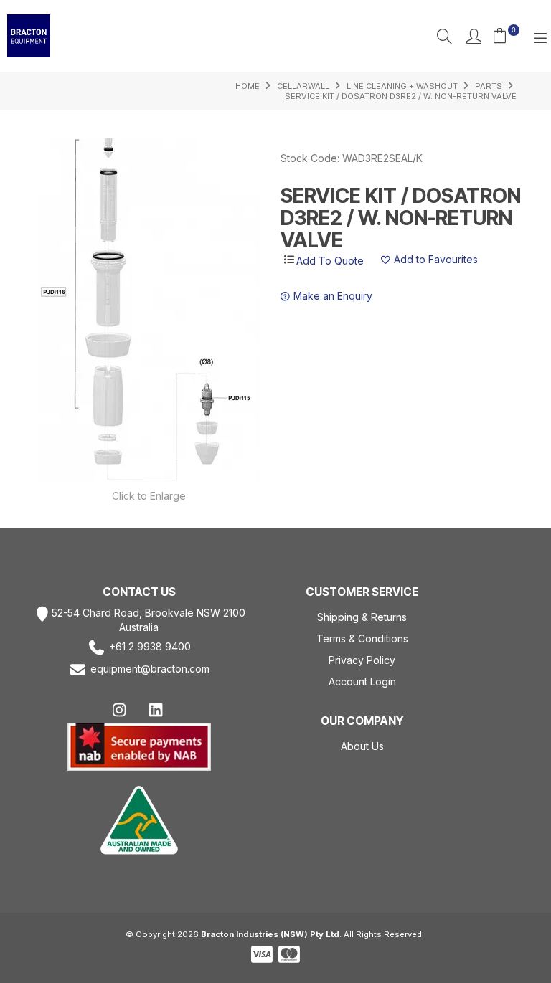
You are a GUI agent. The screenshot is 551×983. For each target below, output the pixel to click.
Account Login (362, 681)
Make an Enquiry (332, 296)
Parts (488, 86)
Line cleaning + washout (402, 86)
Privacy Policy (362, 660)
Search (444, 36)
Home (247, 86)
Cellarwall (303, 86)
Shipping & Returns (362, 617)
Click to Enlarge (149, 496)
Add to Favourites (436, 260)
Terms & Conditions (362, 638)
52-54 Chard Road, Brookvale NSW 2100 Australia (148, 620)
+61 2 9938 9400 (150, 647)
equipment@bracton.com (149, 669)
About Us (362, 746)
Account (473, 36)
